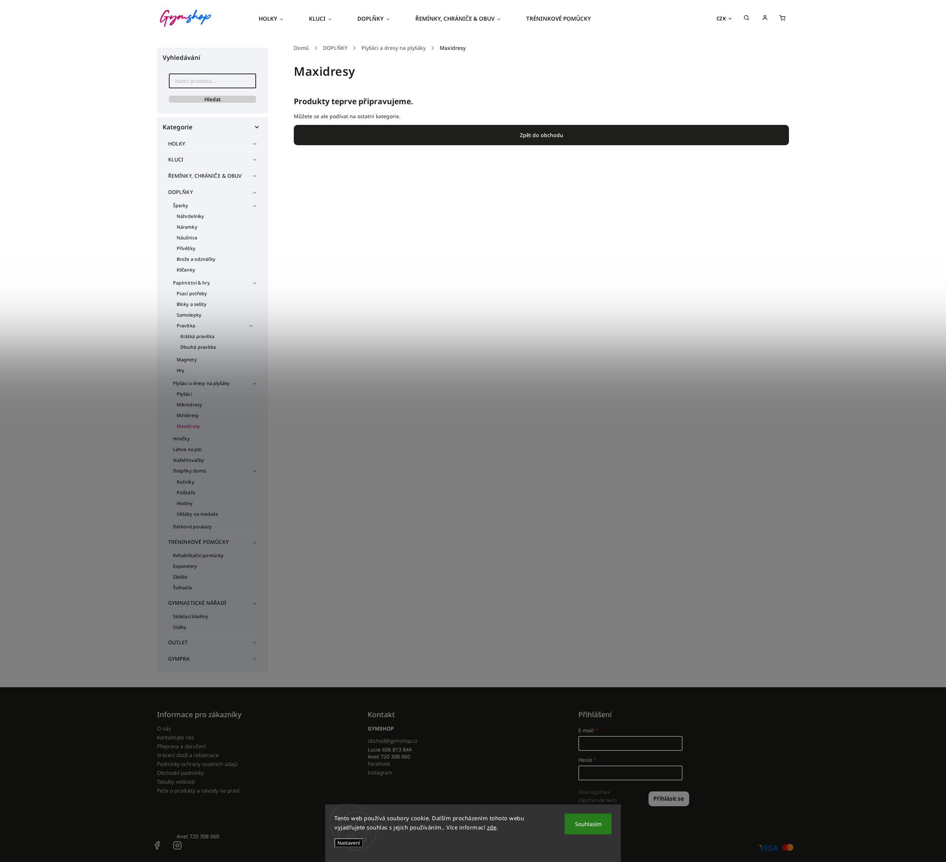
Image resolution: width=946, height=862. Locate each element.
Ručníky (185, 482)
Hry (180, 370)
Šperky (180, 205)
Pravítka (186, 326)
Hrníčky (181, 439)
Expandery (185, 566)
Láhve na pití (187, 449)
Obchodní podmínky (180, 772)
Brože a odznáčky (196, 259)
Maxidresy (188, 426)
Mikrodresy (189, 405)
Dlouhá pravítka (198, 347)
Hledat (212, 99)
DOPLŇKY (180, 191)
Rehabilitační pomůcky (198, 555)
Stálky (180, 627)
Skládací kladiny (190, 616)
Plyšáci (184, 394)
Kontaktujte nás (175, 737)
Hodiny (185, 503)
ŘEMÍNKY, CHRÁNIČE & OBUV (205, 175)
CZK (721, 18)
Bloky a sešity (192, 304)
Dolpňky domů (189, 471)
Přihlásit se (668, 799)
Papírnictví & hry (191, 283)
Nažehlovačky (188, 460)
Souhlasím (588, 824)
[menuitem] (277, 18)
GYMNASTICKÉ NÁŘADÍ (197, 602)
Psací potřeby (192, 293)
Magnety (187, 360)
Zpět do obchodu (541, 135)
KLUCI (176, 159)
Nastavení (348, 842)
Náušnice (187, 238)
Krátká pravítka (197, 336)
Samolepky (189, 315)
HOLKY (177, 143)
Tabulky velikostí (176, 781)
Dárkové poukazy (192, 527)
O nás (164, 728)
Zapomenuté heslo (597, 800)
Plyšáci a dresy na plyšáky (201, 383)
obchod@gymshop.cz (392, 740)
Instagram (380, 772)
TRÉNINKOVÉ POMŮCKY (198, 541)
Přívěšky (186, 248)
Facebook (379, 763)
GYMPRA (179, 658)
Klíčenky (186, 270)
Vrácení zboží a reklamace (188, 755)
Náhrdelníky (190, 216)
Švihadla (182, 588)
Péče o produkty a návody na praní (198, 790)
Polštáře (186, 493)
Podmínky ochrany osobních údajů (197, 763)
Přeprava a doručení (181, 746)
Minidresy (188, 415)
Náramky (187, 227)
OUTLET (178, 642)
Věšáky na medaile (197, 514)
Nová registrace (594, 792)
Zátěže (180, 577)
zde (492, 827)
